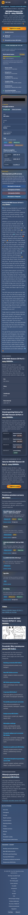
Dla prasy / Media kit (14, 903)
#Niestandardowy (8, 145)
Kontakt (14, 893)
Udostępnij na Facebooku (14, 186)
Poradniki (14, 886)
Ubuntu (5, 526)
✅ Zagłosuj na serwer (14, 486)
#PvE (10, 142)
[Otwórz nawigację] (25, 2)
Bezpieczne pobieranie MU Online (13, 747)
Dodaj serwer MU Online (10, 713)
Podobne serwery (7, 828)
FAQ (14, 896)
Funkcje (5, 815)
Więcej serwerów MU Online (10, 839)
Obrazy (5, 831)
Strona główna (5, 6)
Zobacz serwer (7, 522)
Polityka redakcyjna (14, 901)
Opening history (7, 823)
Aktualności (14, 888)
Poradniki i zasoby (8, 836)
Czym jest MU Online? (10, 692)
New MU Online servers (10, 672)
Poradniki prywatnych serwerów (13, 702)
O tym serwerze (7, 820)
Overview (5, 809)
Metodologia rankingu (14, 898)
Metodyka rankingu (9, 723)
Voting (4, 826)
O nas (14, 891)
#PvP (5, 142)
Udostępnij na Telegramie (14, 196)
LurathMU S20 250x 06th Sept (12, 558)
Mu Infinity (6, 589)
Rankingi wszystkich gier (14, 875)
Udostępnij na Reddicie (14, 193)
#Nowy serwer (19, 145)
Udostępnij (6, 812)
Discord (18, 912)
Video (4, 834)
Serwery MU (14, 878)
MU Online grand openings (11, 682)
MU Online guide (14, 880)
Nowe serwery (14, 883)
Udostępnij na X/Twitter (14, 189)
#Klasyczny (17, 142)
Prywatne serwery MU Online (18, 6)
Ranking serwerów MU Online (12, 662)
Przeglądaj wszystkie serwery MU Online (13, 800)
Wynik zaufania (7, 817)
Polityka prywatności (14, 906)
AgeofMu (6, 573)
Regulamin (14, 908)
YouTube (10, 912)
